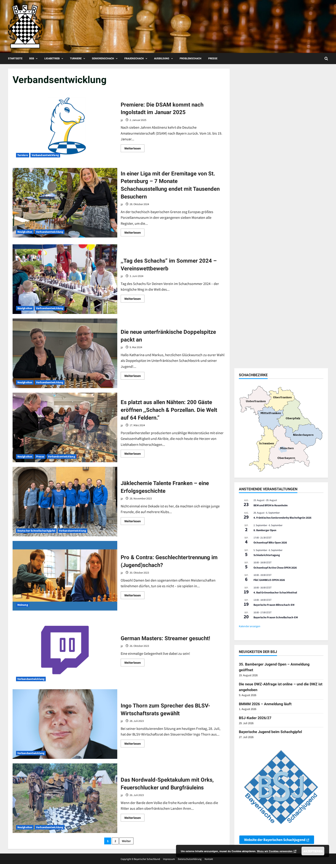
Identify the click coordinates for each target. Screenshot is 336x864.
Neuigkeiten (24, 231)
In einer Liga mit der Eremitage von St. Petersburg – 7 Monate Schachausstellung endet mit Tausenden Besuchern (65, 203)
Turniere (76, 58)
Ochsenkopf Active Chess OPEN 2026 (275, 567)
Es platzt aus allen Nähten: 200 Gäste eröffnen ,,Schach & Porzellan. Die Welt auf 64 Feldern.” (65, 427)
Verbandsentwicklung (45, 155)
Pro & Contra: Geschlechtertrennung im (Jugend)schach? (65, 576)
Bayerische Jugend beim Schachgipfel (270, 732)
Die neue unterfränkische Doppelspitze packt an (65, 353)
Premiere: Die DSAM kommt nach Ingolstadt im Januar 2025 (65, 126)
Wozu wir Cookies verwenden (275, 851)
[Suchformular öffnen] (326, 58)
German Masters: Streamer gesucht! (65, 650)
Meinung (22, 604)
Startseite (15, 58)
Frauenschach (134, 58)
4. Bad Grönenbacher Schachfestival (275, 592)
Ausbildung (161, 58)
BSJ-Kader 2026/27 (255, 718)
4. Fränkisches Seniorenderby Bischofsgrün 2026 (282, 517)
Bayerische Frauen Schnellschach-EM (275, 617)
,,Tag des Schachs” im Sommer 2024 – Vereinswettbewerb (65, 279)
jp (122, 120)
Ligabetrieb (52, 58)
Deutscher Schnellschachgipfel (36, 530)
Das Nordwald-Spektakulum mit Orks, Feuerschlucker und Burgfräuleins (65, 798)
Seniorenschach (103, 58)
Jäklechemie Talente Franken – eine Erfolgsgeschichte (65, 501)
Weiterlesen (134, 149)
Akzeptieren (313, 851)
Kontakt (209, 859)
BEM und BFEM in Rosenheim (270, 505)
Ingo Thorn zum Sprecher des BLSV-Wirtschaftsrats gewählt (65, 724)
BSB (31, 58)
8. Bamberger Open (264, 530)
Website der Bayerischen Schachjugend (274, 839)
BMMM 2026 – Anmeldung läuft (265, 704)
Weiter (126, 841)
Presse (212, 58)
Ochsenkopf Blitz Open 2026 (270, 542)
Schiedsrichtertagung (266, 555)
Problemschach (190, 58)
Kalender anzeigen (249, 626)
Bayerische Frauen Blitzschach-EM (273, 604)
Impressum (169, 859)
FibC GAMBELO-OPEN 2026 (269, 580)
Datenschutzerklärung (190, 859)
